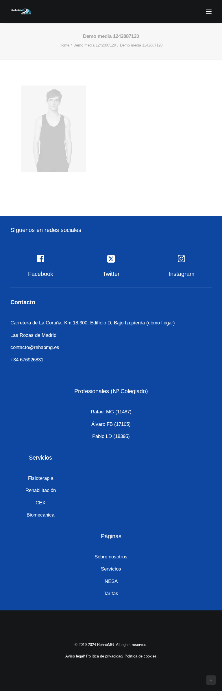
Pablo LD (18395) (111, 436)
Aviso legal (74, 656)
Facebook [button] (40, 274)
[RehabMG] (21, 11)
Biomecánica (40, 515)
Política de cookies (141, 656)
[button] (208, 11)
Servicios (111, 569)
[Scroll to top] (211, 679)
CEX (40, 503)
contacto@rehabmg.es (34, 347)
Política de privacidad (104, 656)
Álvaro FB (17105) (111, 424)
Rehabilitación (40, 490)
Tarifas (111, 593)
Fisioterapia (40, 478)
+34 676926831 (26, 360)
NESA (111, 581)
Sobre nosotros (111, 557)
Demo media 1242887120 (94, 45)
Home (64, 45)
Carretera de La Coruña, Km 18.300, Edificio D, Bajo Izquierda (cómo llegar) (92, 323)
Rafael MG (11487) (111, 412)
